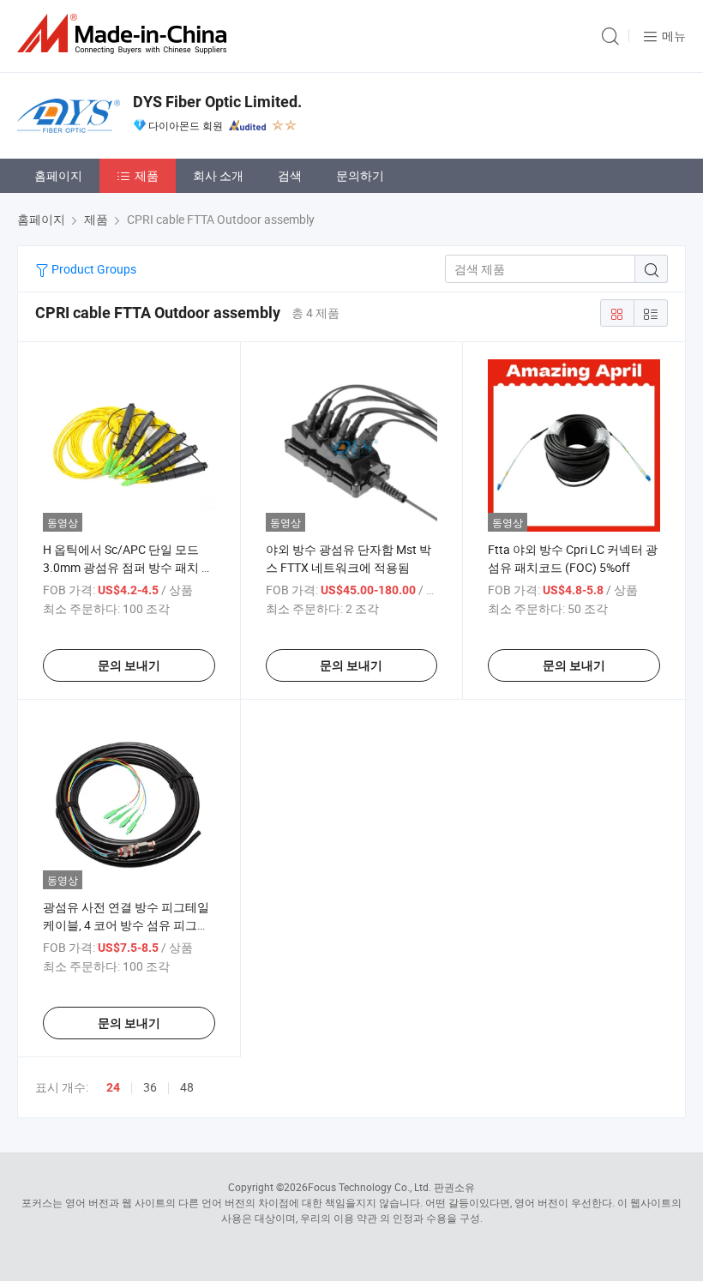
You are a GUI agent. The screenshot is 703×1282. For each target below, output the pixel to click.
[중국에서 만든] (125, 34)
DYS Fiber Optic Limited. (217, 102)
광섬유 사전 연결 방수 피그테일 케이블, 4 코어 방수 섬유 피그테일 (126, 925)
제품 (147, 175)
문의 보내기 (129, 665)
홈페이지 (58, 175)
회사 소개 (218, 175)
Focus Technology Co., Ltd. (369, 1187)
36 (150, 1087)
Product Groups (92, 269)
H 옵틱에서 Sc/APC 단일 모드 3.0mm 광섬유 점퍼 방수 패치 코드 (128, 567)
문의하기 (360, 175)
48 (187, 1087)
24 (113, 1087)
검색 (290, 175)
